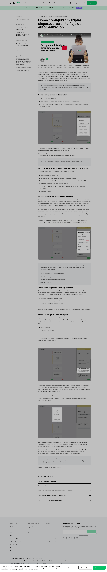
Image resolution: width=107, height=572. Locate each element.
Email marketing (14, 527)
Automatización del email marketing (58, 16)
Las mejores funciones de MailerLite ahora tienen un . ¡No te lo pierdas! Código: (53, 7)
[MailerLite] (15, 3)
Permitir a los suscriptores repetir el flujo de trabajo (22, 44)
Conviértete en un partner (52, 535)
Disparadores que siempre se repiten (23, 49)
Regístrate (92, 3)
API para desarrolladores (16, 541)
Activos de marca (68, 560)
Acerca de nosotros (51, 527)
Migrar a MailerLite (33, 527)
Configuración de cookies (55, 560)
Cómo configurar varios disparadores (22, 28)
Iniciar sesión (81, 3)
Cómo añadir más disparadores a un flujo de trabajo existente (22, 34)
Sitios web (13, 532)
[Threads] (77, 538)
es (72, 3)
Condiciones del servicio (16, 560)
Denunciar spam (32, 532)
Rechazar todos (85, 567)
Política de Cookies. (33, 569)
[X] (66, 538)
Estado (12, 550)
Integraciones (13, 535)
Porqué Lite (49, 529)
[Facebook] (64, 538)
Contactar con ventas (51, 541)
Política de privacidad (83, 535)
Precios (35, 3)
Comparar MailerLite (15, 538)
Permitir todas (99, 567)
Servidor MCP (13, 544)
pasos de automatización (50, 155)
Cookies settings (72, 567)
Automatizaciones (15, 529)
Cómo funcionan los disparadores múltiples (21, 39)
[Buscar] (76, 3)
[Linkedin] (71, 538)
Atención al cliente (33, 529)
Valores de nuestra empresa (53, 532)
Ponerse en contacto (51, 538)
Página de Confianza (42, 560)
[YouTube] (69, 538)
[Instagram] (74, 538)
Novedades (13, 547)
